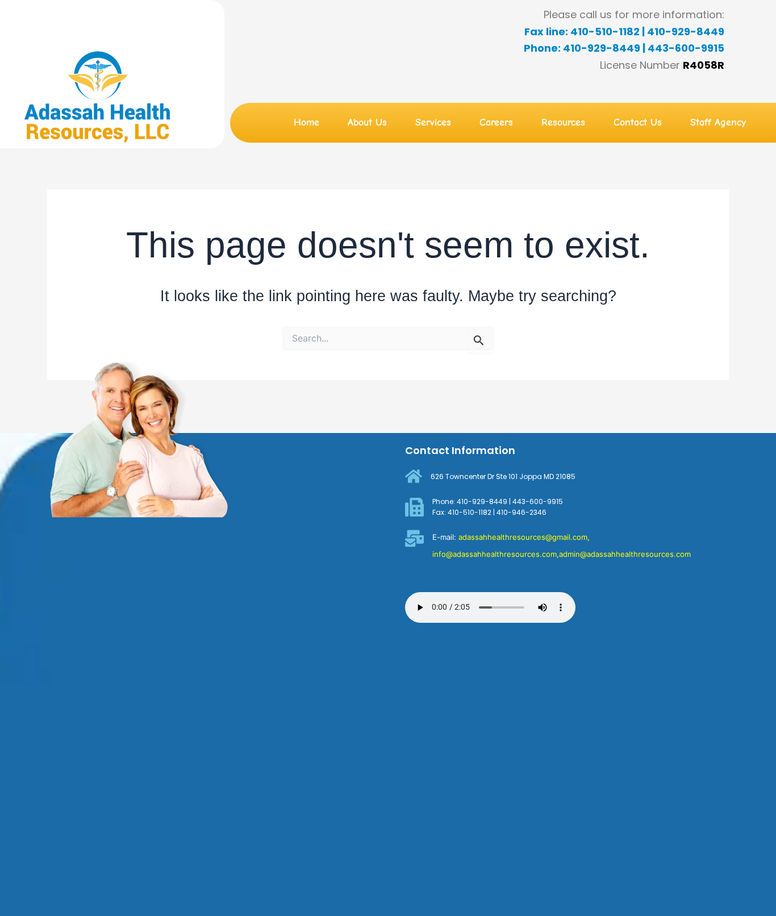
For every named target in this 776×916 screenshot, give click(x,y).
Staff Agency (718, 122)
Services (433, 122)
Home (306, 122)
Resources (563, 122)
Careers (496, 122)
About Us (367, 122)
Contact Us (638, 122)
